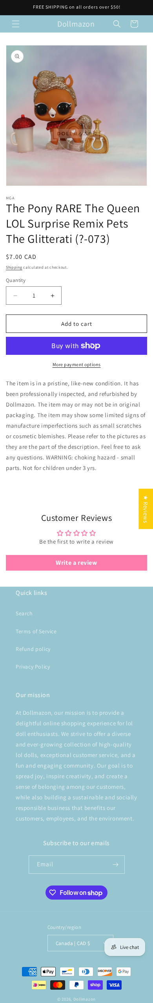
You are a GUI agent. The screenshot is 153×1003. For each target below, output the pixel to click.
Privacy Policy (33, 666)
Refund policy (33, 648)
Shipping (14, 267)
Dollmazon (84, 999)
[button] (15, 24)
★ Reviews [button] (145, 508)
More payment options (77, 364)
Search (24, 613)
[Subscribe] (115, 864)
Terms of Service (36, 631)
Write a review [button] (76, 562)
